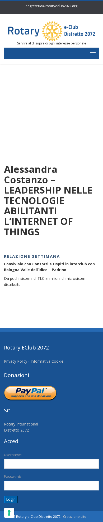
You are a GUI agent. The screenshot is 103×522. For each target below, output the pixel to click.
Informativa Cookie (47, 361)
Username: (13, 454)
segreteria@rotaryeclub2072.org (51, 5)
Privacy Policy (15, 361)
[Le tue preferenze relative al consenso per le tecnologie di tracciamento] (9, 513)
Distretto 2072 (16, 430)
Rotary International (21, 424)
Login (11, 499)
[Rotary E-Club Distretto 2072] (51, 30)
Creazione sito (74, 516)
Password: (12, 476)
